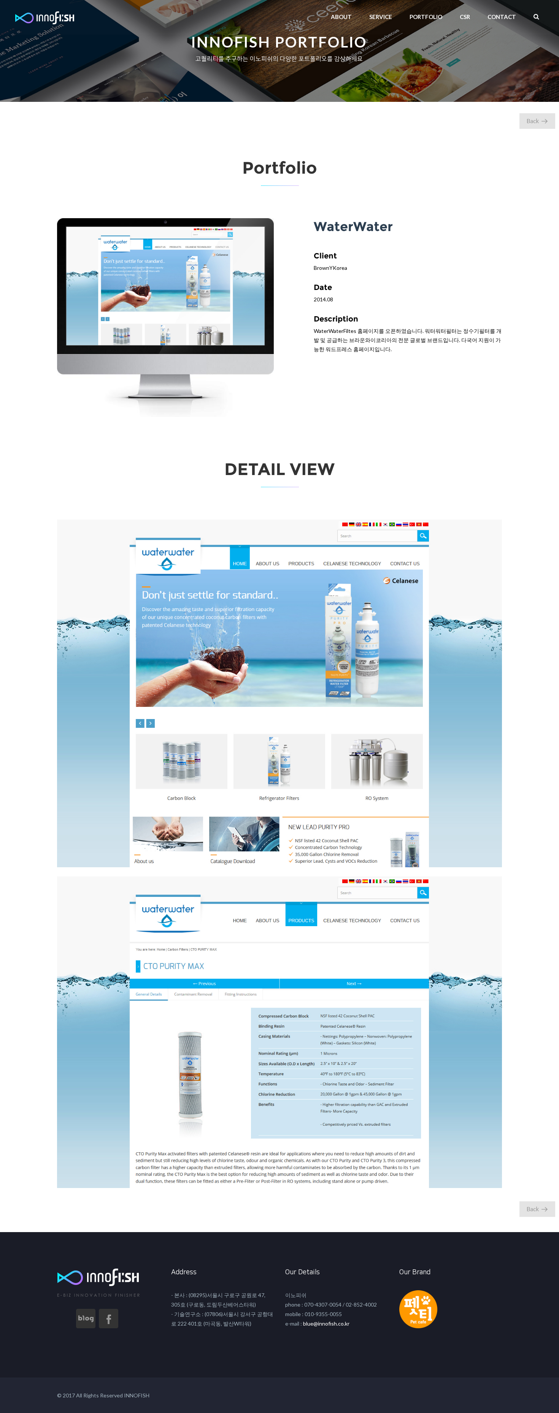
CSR (465, 16)
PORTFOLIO (426, 16)
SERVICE (380, 16)
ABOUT (341, 16)
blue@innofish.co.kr (325, 1323)
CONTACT (502, 16)
